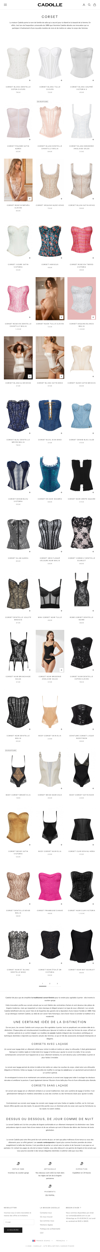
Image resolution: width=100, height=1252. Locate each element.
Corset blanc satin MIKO (50, 383)
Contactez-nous (46, 1213)
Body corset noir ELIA (49, 851)
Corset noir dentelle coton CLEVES (81, 678)
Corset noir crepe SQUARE (81, 499)
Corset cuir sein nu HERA (82, 851)
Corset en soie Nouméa (50, 499)
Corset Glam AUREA (18, 558)
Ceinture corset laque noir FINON (81, 737)
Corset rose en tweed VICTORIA (81, 266)
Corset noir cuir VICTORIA (81, 910)
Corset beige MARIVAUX (50, 795)
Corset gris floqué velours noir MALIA (50, 559)
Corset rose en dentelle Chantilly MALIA (18, 325)
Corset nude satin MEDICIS (82, 383)
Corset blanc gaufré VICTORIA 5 (81, 88)
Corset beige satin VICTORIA (18, 852)
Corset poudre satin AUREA (18, 147)
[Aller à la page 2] (57, 983)
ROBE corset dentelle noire (81, 618)
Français (60, 1241)
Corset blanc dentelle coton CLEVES (18, 88)
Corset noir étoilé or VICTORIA (50, 971)
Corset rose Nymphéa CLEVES (18, 206)
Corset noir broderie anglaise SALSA (50, 678)
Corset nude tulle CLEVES (50, 324)
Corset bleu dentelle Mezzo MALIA (18, 441)
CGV (42, 1233)
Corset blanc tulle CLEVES (50, 88)
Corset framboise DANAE (50, 910)
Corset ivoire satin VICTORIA (18, 266)
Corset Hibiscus (50, 264)
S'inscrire (13, 1230)
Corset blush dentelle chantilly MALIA (50, 147)
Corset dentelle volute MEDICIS (18, 618)
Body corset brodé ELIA (18, 795)
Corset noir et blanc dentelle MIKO (18, 971)
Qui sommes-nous (47, 1221)
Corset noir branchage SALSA (18, 678)
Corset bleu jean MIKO (50, 440)
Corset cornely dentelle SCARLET (81, 559)
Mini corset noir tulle (50, 617)
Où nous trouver (46, 1217)
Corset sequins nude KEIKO (50, 205)
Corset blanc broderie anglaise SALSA (81, 147)
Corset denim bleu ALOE (81, 440)
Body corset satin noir (82, 795)
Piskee (71, 1246)
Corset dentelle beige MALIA (18, 912)
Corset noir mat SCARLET (82, 970)
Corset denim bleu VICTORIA (18, 500)
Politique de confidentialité (50, 1229)
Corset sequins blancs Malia (82, 325)
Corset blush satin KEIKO (82, 205)
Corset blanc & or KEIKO (18, 383)
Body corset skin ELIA (50, 736)
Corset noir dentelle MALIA (18, 737)
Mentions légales (46, 1225)
